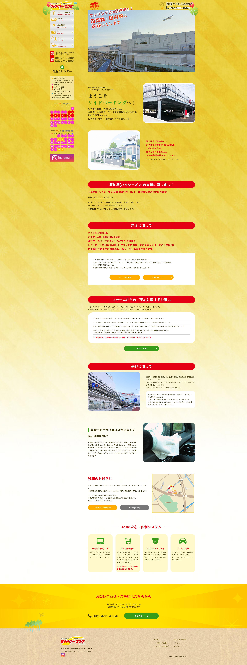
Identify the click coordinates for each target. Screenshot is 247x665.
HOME (156, 640)
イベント (177, 643)
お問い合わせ (99, 197)
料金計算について (158, 277)
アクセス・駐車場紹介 (103, 508)
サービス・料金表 (124, 277)
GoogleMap (135, 508)
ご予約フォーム (142, 348)
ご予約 (176, 646)
